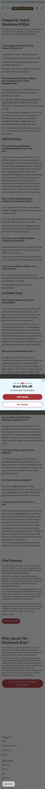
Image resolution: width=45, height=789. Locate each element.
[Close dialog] (43, 380)
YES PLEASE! (22, 397)
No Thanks (22, 404)
